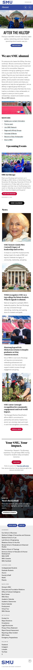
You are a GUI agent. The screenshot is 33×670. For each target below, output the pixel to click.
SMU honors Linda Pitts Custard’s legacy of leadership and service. (14, 247)
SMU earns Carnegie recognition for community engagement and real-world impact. (16, 408)
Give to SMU (8, 140)
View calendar (16, 203)
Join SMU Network (10, 127)
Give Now (16, 462)
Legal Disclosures (7, 625)
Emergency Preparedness (10, 638)
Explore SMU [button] (28, 2)
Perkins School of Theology (10, 549)
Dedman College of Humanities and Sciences (16, 535)
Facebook (5, 645)
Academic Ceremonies (9, 601)
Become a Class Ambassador (13, 137)
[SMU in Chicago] (16, 162)
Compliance (5, 623)
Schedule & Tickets (9, 512)
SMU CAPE (5, 556)
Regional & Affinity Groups (12, 130)
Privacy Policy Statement (9, 628)
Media (4, 578)
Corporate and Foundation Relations (13, 589)
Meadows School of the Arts (11, 542)
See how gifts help (23, 466)
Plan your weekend (9, 193)
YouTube (4, 652)
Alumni (5, 7)
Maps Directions (7, 621)
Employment (6, 606)
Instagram (5, 647)
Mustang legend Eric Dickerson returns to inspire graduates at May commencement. (16, 351)
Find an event (16, 45)
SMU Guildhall (6, 561)
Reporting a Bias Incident (10, 633)
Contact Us (5, 618)
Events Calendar (7, 604)
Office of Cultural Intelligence (11, 592)
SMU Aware (5, 635)
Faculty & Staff (6, 575)
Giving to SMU (6, 587)
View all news (16, 429)
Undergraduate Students (9, 568)
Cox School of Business (9, 533)
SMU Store (5, 597)
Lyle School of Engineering (10, 540)
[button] (29, 660)
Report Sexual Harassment (10, 630)
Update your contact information (14, 121)
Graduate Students (8, 570)
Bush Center (6, 594)
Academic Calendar (8, 599)
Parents (4, 580)
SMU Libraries (6, 558)
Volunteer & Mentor (10, 133)
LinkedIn (4, 649)
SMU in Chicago (8, 174)
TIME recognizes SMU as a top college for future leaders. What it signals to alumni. (16, 297)
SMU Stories (6, 611)
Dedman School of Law (9, 538)
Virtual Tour (5, 609)
